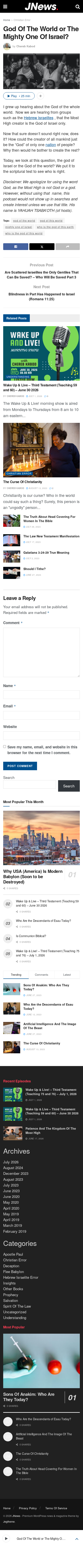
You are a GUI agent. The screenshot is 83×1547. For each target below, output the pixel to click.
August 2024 (13, 1167)
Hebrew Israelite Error (20, 1277)
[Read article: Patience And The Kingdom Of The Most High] (12, 1133)
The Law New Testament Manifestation (51, 536)
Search (8, 777)
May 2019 (11, 1213)
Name (9, 685)
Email (9, 706)
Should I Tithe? (34, 569)
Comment (13, 622)
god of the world (24, 220)
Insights (9, 1283)
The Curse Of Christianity (22, 481)
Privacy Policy (28, 1508)
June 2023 (11, 1190)
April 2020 (11, 1208)
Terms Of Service (56, 1508)
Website (10, 726)
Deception (11, 1265)
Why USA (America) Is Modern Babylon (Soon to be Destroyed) (32, 876)
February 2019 (14, 1231)
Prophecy (10, 1294)
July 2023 (11, 1185)
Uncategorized (14, 1311)
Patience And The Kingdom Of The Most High (51, 1130)
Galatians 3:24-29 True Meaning (46, 552)
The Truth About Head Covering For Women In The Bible (49, 518)
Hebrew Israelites (38, 117)
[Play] (6, 1538)
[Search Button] (78, 6)
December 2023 (15, 1173)
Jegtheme (9, 1521)
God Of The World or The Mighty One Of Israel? (48, 1538)
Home (6, 20)
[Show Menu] (5, 6)
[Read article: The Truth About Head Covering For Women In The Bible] (11, 521)
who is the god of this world (24, 233)
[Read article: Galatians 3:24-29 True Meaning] (11, 557)
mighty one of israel (18, 227)
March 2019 (12, 1225)
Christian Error (22, 20)
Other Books (13, 1288)
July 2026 (11, 1161)
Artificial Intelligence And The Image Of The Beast (49, 1026)
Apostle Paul (13, 1254)
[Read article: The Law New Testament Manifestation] (11, 540)
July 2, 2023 (32, 558)
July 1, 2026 (35, 396)
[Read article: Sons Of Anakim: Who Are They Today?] (41, 1361)
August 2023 (13, 1179)
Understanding (18, 376)
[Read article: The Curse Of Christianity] (41, 450)
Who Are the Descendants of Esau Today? (43, 920)
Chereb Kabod (25, 46)
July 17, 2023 (33, 542)
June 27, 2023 (33, 574)
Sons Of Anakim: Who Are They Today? (46, 987)
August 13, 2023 (37, 488)
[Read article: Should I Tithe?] (11, 573)
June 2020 (11, 1196)
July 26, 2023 (33, 526)
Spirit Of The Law (17, 1306)
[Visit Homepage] (41, 6)
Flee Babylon (13, 1271)
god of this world (51, 220)
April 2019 (11, 1219)
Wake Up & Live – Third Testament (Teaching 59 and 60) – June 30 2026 (40, 387)
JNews (16, 1516)
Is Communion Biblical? (31, 936)
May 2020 (11, 1202)
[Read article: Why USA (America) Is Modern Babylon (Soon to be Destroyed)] (41, 838)
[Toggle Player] (77, 1538)
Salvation (10, 1300)
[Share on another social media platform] (68, 246)
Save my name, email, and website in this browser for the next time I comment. (42, 749)
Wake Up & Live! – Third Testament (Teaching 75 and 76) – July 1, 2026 (47, 953)
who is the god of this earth (55, 227)
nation (51, 144)
